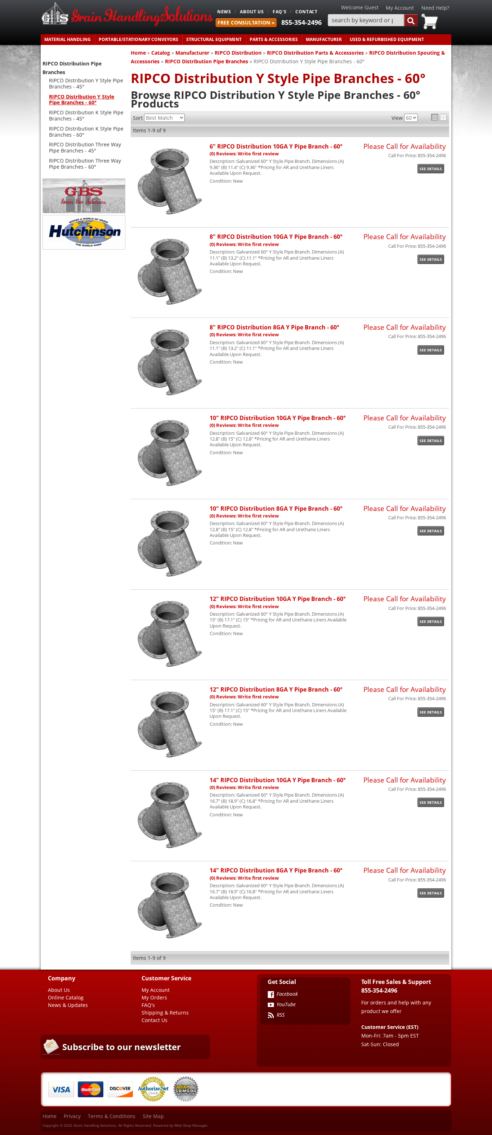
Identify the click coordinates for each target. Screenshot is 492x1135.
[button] (373, 20)
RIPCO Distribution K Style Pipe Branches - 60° (86, 131)
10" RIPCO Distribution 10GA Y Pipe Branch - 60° (278, 418)
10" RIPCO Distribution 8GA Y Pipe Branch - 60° (276, 508)
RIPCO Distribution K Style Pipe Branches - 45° (86, 115)
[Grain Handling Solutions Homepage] (127, 15)
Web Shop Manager (190, 1125)
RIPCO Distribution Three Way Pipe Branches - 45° (85, 147)
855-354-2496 (301, 22)
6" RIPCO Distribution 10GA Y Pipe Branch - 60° (276, 146)
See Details (431, 168)
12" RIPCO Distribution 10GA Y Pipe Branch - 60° (278, 598)
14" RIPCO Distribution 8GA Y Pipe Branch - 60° (276, 870)
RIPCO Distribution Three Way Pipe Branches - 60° (85, 163)
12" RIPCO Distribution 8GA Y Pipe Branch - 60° (276, 689)
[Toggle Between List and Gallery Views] (439, 117)
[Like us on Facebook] (271, 995)
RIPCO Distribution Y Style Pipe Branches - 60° (81, 99)
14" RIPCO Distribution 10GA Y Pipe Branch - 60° (278, 780)
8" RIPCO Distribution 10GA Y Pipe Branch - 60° (276, 236)
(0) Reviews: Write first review (244, 154)
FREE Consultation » (246, 22)
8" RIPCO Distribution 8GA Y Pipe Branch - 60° (274, 327)
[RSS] (271, 1016)
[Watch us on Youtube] (271, 1005)
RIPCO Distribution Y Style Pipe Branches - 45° (86, 83)
